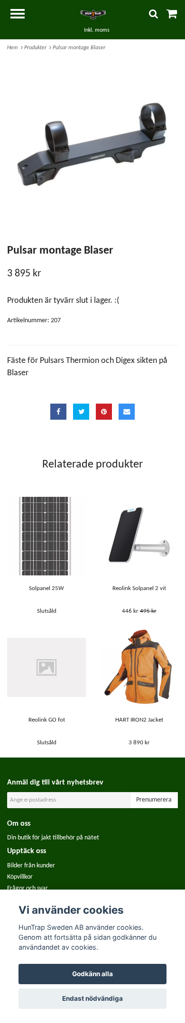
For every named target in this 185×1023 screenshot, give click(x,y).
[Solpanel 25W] (46, 535)
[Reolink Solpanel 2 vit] (139, 535)
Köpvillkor (20, 877)
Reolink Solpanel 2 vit (139, 588)
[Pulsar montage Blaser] (92, 145)
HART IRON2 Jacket (139, 720)
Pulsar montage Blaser (80, 48)
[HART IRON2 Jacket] (139, 667)
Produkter (36, 48)
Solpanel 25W (46, 588)
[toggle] (22, 15)
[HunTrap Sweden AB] (92, 14)
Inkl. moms (97, 30)
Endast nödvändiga (92, 998)
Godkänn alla (92, 974)
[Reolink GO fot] (46, 667)
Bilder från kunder (31, 865)
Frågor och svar (27, 888)
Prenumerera (154, 799)
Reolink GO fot (46, 720)
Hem (14, 48)
